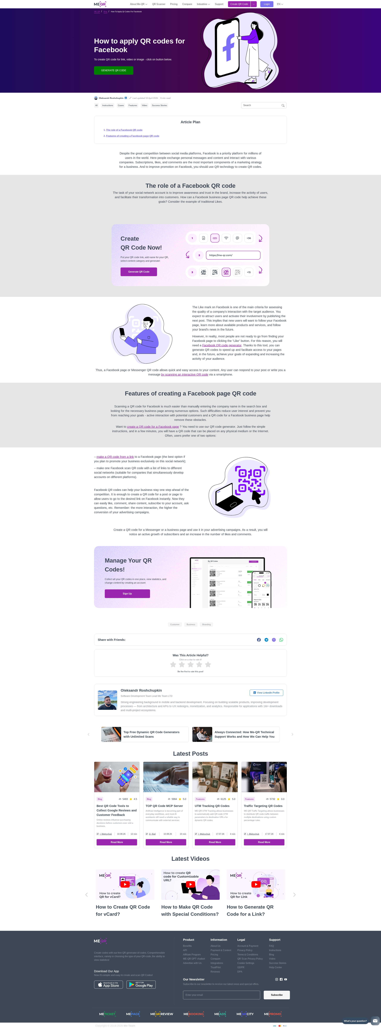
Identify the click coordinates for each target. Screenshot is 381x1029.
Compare (187, 4)
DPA (239, 971)
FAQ (271, 946)
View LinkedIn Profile (267, 692)
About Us (215, 946)
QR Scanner (158, 4)
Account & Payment (247, 946)
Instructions (107, 105)
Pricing (174, 4)
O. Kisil (152, 834)
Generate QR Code (138, 271)
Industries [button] (202, 4)
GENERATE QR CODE (113, 70)
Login (267, 4)
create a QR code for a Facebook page (153, 426)
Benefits (187, 946)
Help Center (275, 967)
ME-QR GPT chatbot (194, 958)
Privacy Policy (244, 950)
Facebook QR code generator (221, 345)
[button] (280, 4)
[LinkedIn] (126, 98)
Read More (117, 842)
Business (191, 624)
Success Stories (159, 105)
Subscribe (277, 995)
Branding (206, 624)
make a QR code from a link (115, 456)
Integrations (217, 963)
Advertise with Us (192, 963)
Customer (174, 624)
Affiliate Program (192, 954)
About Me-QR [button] (137, 4)
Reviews (215, 971)
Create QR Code (239, 4)
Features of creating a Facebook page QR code (132, 136)
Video (144, 105)
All (96, 105)
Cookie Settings (245, 963)
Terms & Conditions (247, 954)
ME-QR (97, 12)
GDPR (240, 967)
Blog (105, 12)
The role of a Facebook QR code (124, 130)
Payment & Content (221, 950)
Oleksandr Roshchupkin (111, 98)
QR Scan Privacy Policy (250, 958)
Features (133, 105)
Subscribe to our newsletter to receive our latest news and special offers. (221, 984)
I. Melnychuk (106, 834)
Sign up (127, 593)
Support (219, 4)
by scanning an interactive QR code (184, 374)
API (185, 950)
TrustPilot (216, 967)
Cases (121, 105)
